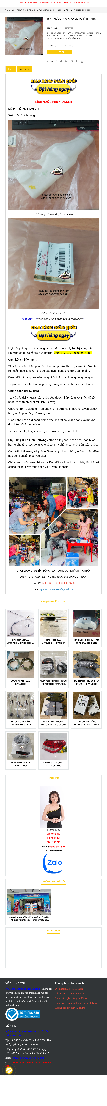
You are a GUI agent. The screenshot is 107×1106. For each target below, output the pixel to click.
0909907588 (32, 2)
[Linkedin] (66, 61)
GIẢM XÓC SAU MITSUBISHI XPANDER (53, 641)
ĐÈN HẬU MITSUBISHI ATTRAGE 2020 (53, 764)
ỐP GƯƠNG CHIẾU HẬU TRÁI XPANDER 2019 (86, 641)
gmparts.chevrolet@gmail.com (77, 2)
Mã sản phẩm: (53, 28)
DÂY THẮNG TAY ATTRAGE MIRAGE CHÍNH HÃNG (20, 642)
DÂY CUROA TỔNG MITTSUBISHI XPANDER (86, 723)
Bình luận (24, 69)
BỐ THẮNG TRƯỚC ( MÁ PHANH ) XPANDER (86, 682)
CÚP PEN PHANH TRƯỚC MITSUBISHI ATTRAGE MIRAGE (53, 683)
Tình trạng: (52, 46)
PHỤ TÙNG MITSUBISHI (44, 10)
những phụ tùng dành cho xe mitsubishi (60, 318)
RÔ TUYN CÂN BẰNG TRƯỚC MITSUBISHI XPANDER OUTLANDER (20, 723)
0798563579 (45, 2)
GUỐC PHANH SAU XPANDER (20, 682)
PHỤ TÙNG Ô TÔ (24, 10)
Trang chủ (9, 10)
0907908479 (58, 2)
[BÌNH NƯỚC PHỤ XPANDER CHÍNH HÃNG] (24, 36)
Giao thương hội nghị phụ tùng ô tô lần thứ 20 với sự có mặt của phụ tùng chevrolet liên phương (29, 918)
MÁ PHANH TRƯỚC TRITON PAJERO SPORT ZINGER (53, 723)
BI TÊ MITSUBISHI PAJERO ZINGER (20, 764)
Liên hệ (60, 52)
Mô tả (11, 69)
